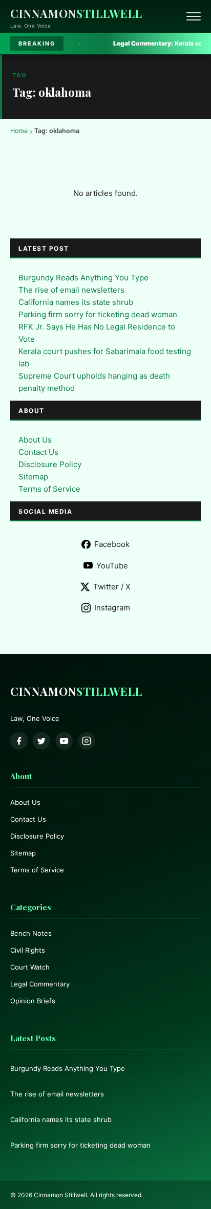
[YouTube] (64, 741)
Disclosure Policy (49, 464)
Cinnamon (76, 13)
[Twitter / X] (41, 741)
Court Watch (30, 967)
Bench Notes (31, 933)
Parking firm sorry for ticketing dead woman (97, 314)
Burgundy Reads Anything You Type (83, 277)
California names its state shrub (75, 302)
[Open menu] (193, 16)
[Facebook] (19, 741)
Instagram (112, 607)
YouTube (112, 565)
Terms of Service (49, 489)
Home (19, 131)
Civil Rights (27, 950)
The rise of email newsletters (71, 290)
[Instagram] (86, 741)
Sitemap (33, 476)
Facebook (112, 544)
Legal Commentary (40, 984)
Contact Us (38, 452)
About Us (35, 440)
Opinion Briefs (32, 1001)
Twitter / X (112, 586)
